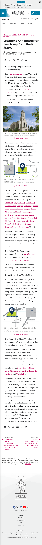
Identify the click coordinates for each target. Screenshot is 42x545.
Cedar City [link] (30, 202)
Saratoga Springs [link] (26, 221)
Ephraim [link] (27, 206)
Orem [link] (31, 215)
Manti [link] (33, 209)
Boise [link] (19, 368)
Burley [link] (25, 368)
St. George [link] (19, 224)
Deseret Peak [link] (10, 206)
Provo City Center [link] (19, 218)
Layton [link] (13, 209)
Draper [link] (20, 206)
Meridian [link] (14, 371)
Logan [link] (27, 209)
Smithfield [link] (9, 224)
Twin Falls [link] (20, 374)
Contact (29, 23)
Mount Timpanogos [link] (23, 212)
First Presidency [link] (15, 74)
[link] (18, 227)
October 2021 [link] (29, 254)
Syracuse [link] (28, 224)
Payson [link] (8, 218)
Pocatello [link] (33, 371)
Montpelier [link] (23, 371)
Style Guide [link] (28, 464)
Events (22, 23)
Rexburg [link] (9, 374)
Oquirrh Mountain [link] (20, 215)
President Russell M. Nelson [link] (17, 260)
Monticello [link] (9, 212)
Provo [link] (30, 218)
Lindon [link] (20, 209)
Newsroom (5, 19)
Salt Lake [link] (14, 221)
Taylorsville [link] (9, 227)
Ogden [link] (8, 215)
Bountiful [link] (9, 202)
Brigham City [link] (19, 202)
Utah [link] (27, 227)
